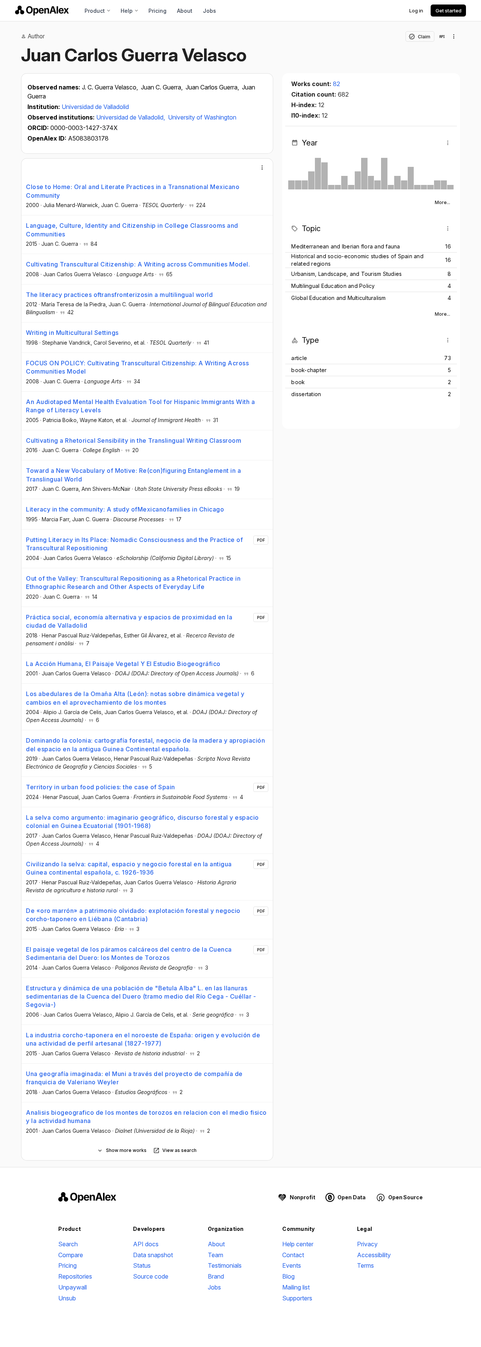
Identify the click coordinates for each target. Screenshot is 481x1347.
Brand (216, 1276)
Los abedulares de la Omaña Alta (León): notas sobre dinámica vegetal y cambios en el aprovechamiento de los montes (135, 698)
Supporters (297, 1298)
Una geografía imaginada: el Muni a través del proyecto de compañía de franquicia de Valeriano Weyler (134, 1078)
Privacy (367, 1244)
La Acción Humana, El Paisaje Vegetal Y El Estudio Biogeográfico (123, 663)
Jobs (209, 11)
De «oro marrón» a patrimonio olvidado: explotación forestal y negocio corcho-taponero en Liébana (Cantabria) (133, 915)
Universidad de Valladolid (95, 106)
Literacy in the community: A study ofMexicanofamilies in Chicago (125, 509)
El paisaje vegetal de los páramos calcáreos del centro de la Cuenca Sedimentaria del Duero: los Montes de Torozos (129, 953)
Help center (297, 1244)
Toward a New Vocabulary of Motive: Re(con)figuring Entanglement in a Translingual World (133, 475)
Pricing (157, 11)
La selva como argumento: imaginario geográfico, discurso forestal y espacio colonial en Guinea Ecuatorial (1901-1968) (142, 821)
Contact (293, 1255)
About (184, 11)
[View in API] (442, 36)
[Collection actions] (454, 36)
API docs (146, 1244)
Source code (150, 1276)
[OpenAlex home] (42, 10)
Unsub (67, 1298)
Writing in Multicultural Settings (72, 332)
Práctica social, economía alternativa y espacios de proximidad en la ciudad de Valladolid (129, 621)
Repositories (75, 1276)
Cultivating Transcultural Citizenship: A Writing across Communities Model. (138, 264)
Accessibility (374, 1255)
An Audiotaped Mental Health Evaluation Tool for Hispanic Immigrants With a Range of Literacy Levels (140, 406)
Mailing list (296, 1287)
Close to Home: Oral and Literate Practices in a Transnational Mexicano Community (132, 191)
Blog (288, 1276)
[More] (262, 168)
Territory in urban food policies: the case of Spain (100, 787)
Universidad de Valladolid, (131, 117)
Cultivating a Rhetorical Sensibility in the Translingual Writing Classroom (133, 440)
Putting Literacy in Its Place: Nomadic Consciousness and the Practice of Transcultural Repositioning (134, 544)
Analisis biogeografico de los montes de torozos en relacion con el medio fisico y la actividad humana (146, 1117)
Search (68, 1244)
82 (336, 84)
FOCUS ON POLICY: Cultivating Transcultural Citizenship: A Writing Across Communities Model (137, 367)
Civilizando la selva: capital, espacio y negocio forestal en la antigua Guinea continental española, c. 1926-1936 (129, 868)
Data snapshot (153, 1255)
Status (142, 1265)
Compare (70, 1255)
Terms (365, 1265)
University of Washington (202, 117)
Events (291, 1265)
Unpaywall (72, 1287)
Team (215, 1255)
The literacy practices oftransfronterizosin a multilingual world (119, 294)
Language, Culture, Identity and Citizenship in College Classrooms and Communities (132, 230)
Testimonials (225, 1265)
